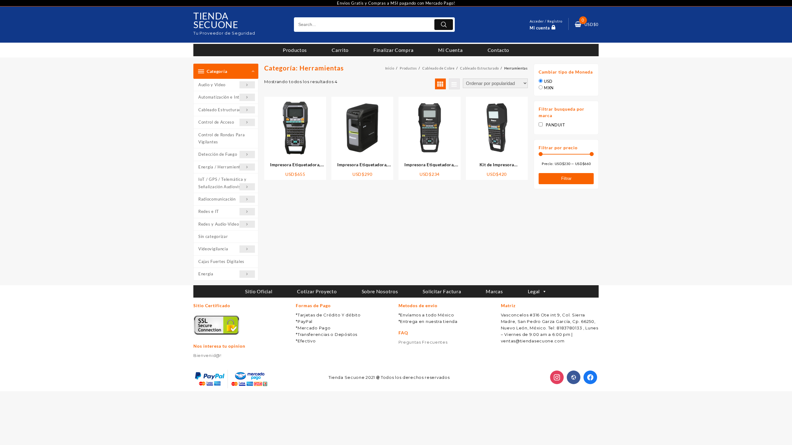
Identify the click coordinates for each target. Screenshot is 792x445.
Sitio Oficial (258, 291)
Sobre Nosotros (380, 291)
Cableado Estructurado (221, 109)
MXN (549, 87)
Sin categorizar (213, 236)
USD (548, 81)
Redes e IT (208, 211)
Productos (295, 50)
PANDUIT (555, 124)
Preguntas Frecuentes (423, 342)
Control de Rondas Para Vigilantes (221, 138)
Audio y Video (212, 84)
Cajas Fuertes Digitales (221, 261)
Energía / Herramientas (221, 166)
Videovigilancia (213, 248)
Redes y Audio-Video (218, 224)
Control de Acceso (216, 122)
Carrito (340, 50)
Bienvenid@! (207, 355)
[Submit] (443, 24)
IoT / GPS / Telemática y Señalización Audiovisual (222, 183)
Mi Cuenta (450, 50)
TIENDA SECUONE (215, 20)
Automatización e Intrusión (225, 97)
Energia (205, 273)
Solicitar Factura (442, 291)
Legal (534, 291)
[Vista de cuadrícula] (440, 83)
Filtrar (566, 178)
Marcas (494, 291)
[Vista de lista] (454, 83)
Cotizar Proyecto (317, 291)
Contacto (499, 50)
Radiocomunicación (217, 199)
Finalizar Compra (393, 50)
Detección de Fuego (217, 154)
